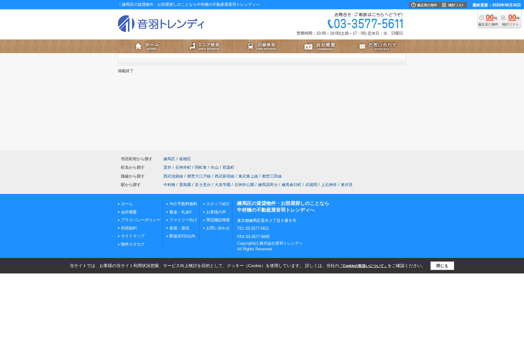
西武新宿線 (224, 176)
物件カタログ (133, 244)
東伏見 (347, 184)
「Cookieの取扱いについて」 (363, 266)
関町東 (201, 167)
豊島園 (185, 184)
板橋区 (185, 159)
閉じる (442, 265)
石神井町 (183, 167)
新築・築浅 (179, 228)
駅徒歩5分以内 (182, 236)
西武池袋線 (173, 176)
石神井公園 (244, 184)
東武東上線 (248, 176)
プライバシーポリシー (140, 220)
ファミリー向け (183, 220)
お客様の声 (216, 212)
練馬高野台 (268, 184)
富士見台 (203, 184)
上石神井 (329, 184)
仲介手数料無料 (183, 204)
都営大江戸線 (199, 176)
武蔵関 (311, 184)
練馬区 (169, 159)
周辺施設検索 (218, 220)
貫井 (167, 167)
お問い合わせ (218, 228)
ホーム (127, 204)
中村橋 (169, 184)
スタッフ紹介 (218, 204)
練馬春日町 (291, 184)
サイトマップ (133, 236)
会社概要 (129, 212)
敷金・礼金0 (180, 212)
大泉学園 (222, 184)
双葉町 (228, 167)
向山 (215, 167)
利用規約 (129, 228)
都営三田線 (272, 176)
